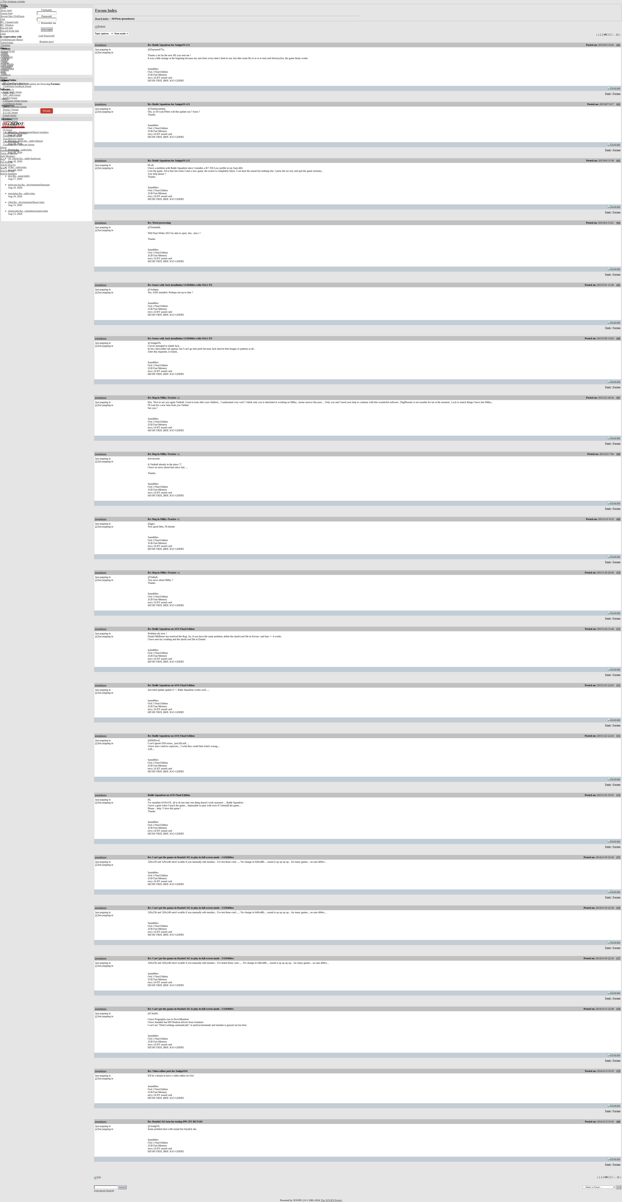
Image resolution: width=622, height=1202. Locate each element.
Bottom (101, 26)
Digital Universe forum (14, 106)
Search (3, 167)
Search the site (7, 170)
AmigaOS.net (7, 51)
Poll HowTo (6, 162)
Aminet (4, 54)
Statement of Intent (9, 150)
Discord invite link (9, 30)
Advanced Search (104, 1190)
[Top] (614, 87)
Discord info (6, 28)
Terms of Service (8, 153)
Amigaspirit (6, 57)
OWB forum (9, 127)
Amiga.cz (5, 74)
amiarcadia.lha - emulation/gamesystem (28, 211)
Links (3, 33)
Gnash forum (9, 115)
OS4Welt (5, 45)
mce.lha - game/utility (19, 176)
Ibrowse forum (10, 118)
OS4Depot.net (7, 39)
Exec (3, 71)
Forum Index (106, 10)
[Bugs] (19, 39)
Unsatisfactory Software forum (18, 144)
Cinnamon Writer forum (14, 100)
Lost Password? (47, 35)
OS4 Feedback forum (13, 83)
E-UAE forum (10, 112)
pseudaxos (100, 45)
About (3, 147)
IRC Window (7, 25)
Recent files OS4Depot (12, 16)
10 (617, 34)
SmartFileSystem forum (14, 133)
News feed (6, 10)
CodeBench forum (12, 103)
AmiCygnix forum (12, 92)
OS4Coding (6, 65)
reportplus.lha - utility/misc (21, 193)
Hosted (3, 77)
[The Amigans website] (12, 1)
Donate (46, 110)
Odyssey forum (10, 124)
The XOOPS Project (331, 1200)
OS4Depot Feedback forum (16, 86)
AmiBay (4, 63)
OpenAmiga (6, 42)
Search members (8, 173)
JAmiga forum (10, 121)
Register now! (47, 41)
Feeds (3, 7)
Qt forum (7, 130)
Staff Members (7, 156)
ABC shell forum (11, 95)
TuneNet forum (10, 141)
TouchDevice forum (12, 138)
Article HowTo (8, 165)
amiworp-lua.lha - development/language (29, 184)
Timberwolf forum (12, 135)
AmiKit (4, 60)
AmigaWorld (7, 68)
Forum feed (6, 13)
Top (99, 1177)
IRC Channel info (9, 22)
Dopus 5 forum (10, 109)
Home (3, 4)
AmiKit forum (9, 98)
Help (2, 159)
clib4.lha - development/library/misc (26, 202)
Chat (2, 19)
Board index (102, 18)
